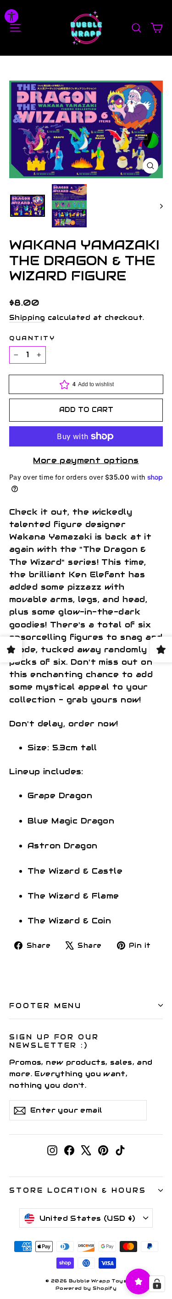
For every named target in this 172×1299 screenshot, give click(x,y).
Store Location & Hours (77, 1190)
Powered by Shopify (86, 1288)
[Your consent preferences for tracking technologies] (157, 1284)
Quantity (32, 338)
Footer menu (45, 1005)
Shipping (27, 317)
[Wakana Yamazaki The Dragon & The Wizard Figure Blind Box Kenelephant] (27, 206)
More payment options (86, 460)
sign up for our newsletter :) (54, 1040)
